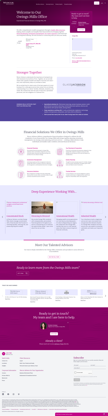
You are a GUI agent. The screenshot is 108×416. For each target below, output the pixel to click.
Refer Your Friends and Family (27, 363)
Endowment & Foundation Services (28, 375)
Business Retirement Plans (26, 373)
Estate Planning (70, 160)
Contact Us (4, 360)
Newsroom (4, 378)
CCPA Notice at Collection (42, 409)
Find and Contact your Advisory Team (29, 365)
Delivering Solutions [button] (50, 4)
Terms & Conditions (5, 409)
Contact (96, 3)
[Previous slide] (2, 296)
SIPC (75, 401)
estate (49, 33)
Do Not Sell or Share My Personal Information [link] (58, 409)
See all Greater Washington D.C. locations (81, 61)
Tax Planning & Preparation (74, 148)
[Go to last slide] (2, 217)
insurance (54, 33)
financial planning (22, 33)
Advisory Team (59, 344)
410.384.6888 (78, 58)
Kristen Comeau (82, 22)
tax (46, 33)
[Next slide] (105, 217)
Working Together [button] (58, 4)
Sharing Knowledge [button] (68, 4)
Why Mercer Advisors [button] (40, 4)
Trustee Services (70, 171)
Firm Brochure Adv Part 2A (25, 409)
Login (102, 3)
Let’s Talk (81, 29)
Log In (21, 360)
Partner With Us (6, 375)
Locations (4, 363)
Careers (4, 373)
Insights (4, 365)
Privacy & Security (14, 409)
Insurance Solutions (33, 171)
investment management (36, 33)
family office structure (58, 30)
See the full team (54, 257)
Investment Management (34, 160)
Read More (7, 299)
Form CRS (34, 409)
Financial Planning (32, 148)
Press (3, 380)
